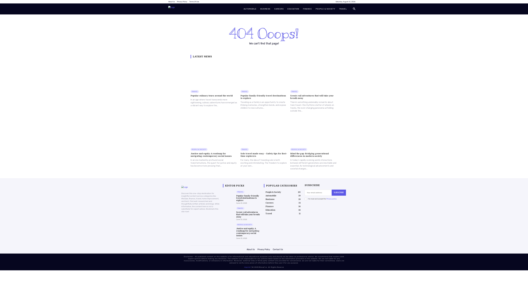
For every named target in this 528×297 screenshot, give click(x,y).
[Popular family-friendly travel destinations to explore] (264, 74)
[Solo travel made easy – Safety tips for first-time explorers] (264, 132)
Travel (195, 91)
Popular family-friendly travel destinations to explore (247, 198)
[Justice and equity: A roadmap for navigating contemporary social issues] (214, 132)
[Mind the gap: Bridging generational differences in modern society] (313, 132)
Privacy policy (331, 199)
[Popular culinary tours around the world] (214, 74)
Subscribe (339, 192)
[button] (354, 8)
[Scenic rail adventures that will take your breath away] (313, 74)
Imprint (247, 267)
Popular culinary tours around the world (212, 95)
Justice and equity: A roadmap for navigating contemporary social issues (211, 154)
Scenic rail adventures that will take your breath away (248, 214)
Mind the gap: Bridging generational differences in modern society (309, 154)
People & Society (199, 149)
